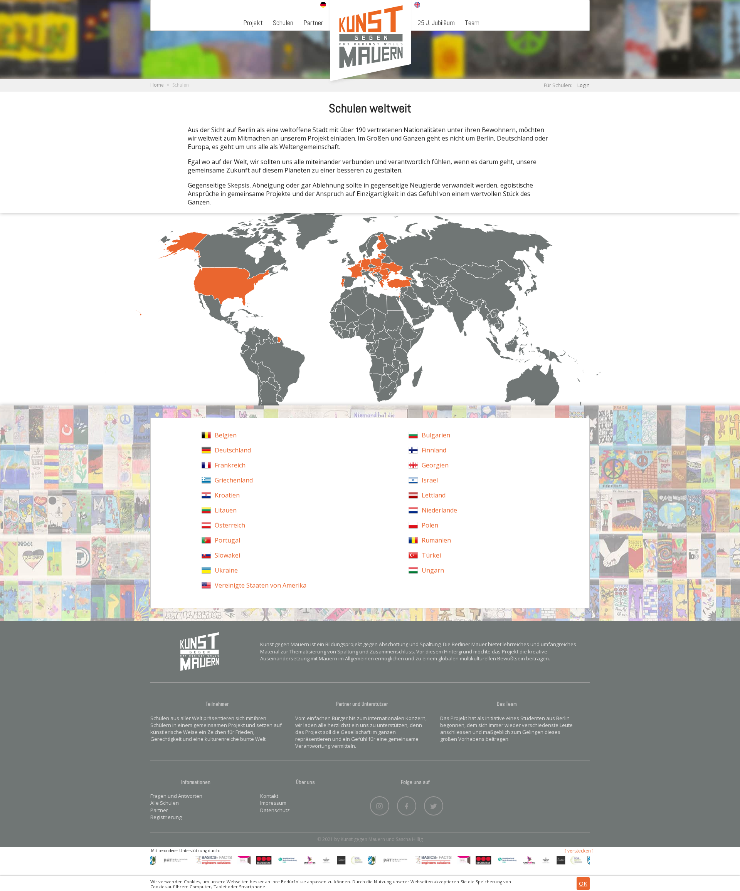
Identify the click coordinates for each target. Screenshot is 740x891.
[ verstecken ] (579, 851)
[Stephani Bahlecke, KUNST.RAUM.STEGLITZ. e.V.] (227, 860)
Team (472, 22)
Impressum (273, 802)
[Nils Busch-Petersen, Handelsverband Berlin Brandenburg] (271, 860)
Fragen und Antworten (176, 795)
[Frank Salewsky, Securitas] (247, 860)
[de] (323, 5)
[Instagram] (379, 804)
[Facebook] (406, 804)
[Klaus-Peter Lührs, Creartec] (293, 860)
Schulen (283, 22)
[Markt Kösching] (354, 860)
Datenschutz (275, 810)
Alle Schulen (164, 802)
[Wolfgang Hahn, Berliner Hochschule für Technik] (158, 860)
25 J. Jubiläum (436, 22)
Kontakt (269, 795)
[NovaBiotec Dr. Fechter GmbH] (340, 860)
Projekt (253, 22)
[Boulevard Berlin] (309, 860)
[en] (417, 5)
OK (583, 883)
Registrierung (166, 817)
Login (583, 85)
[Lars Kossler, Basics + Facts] (197, 860)
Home (157, 85)
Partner (313, 22)
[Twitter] (433, 804)
